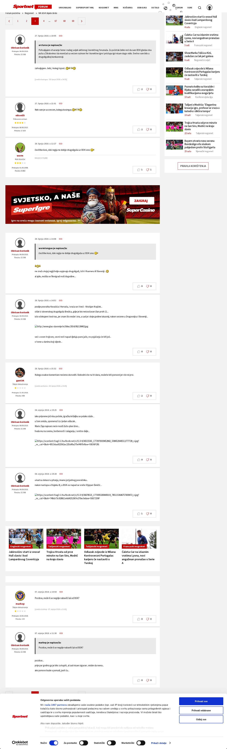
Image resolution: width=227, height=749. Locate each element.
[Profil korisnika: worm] (20, 148)
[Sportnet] (32, 7)
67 (56, 21)
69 (73, 21)
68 (64, 21)
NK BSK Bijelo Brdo (47, 13)
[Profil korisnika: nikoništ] (20, 107)
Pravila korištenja (193, 166)
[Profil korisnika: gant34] (20, 373)
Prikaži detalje (159, 743)
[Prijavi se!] (209, 7)
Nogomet (29, 13)
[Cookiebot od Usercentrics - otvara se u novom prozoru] (20, 743)
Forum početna (12, 13)
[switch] (83, 742)
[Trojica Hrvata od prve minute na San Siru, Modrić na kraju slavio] (63, 539)
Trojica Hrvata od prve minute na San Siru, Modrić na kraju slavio (62, 555)
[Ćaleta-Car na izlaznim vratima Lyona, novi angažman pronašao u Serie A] (139, 539)
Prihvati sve (201, 701)
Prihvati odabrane (201, 710)
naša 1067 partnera (56, 705)
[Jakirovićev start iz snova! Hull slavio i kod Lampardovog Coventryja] (26, 539)
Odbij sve (201, 719)
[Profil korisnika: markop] (20, 596)
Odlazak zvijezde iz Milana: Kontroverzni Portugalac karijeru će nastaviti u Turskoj (100, 557)
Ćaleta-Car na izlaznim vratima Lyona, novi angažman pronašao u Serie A (138, 557)
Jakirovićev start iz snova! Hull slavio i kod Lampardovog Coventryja (24, 555)
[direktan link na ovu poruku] (60, 36)
